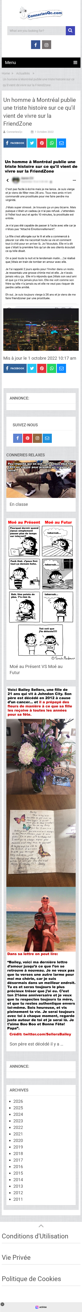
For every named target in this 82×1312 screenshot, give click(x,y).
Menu (10, 62)
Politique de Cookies (31, 1279)
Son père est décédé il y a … (36, 1044)
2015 (18, 1173)
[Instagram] (37, 438)
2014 (18, 1179)
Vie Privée (16, 1257)
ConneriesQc (15, 131)
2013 (18, 1186)
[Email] (47, 438)
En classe (19, 504)
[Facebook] (17, 438)
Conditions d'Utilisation (35, 1236)
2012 (18, 1192)
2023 (18, 1120)
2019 (18, 1147)
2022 (18, 1127)
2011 (18, 1199)
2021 (18, 1134)
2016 (18, 1166)
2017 (18, 1160)
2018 (18, 1153)
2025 (18, 1107)
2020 (18, 1140)
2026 (18, 1101)
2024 (18, 1114)
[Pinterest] (27, 438)
